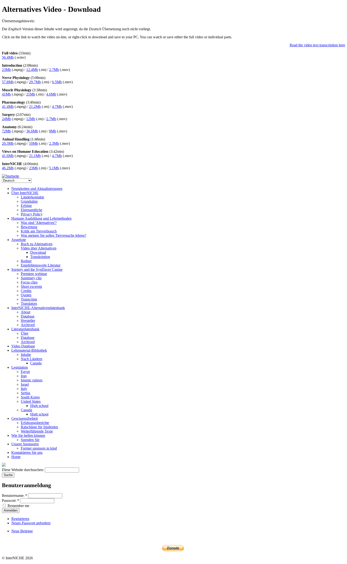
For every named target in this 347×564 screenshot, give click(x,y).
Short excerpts (31, 286)
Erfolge (26, 206)
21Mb (30, 94)
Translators (29, 304)
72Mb (6, 131)
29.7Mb (35, 82)
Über (24, 333)
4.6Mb (51, 94)
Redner (26, 261)
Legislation (19, 367)
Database (27, 316)
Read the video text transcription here (317, 45)
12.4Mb (32, 70)
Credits (26, 291)
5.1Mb (54, 168)
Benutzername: (14, 496)
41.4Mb (8, 107)
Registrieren (20, 519)
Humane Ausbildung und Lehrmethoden (41, 218)
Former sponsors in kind (39, 448)
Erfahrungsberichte (35, 423)
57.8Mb (8, 82)
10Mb (33, 143)
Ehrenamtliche (31, 210)
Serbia (25, 393)
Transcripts (29, 299)
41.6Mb (8, 156)
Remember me (18, 506)
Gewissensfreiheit (24, 418)
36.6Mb (32, 131)
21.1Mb (35, 156)
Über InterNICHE (24, 193)
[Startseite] (10, 176)
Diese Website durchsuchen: (23, 470)
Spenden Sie (30, 440)
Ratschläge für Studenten (39, 427)
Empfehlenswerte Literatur (40, 265)
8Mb (52, 131)
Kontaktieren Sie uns (26, 452)
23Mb (6, 70)
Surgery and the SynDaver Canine (37, 269)
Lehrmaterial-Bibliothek (29, 350)
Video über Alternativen (38, 248)
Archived (28, 325)
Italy (24, 389)
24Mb (6, 119)
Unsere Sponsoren (25, 444)
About (25, 312)
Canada (36, 363)
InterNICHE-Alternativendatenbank (38, 308)
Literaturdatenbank (25, 329)
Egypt (25, 372)
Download (38, 252)
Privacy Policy (31, 214)
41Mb (6, 94)
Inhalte (26, 355)
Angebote (18, 240)
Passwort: (10, 500)
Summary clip (31, 278)
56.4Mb (8, 57)
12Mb (30, 119)
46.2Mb (8, 168)
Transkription (40, 257)
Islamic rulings (31, 380)
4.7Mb (57, 107)
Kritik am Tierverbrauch (39, 231)
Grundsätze (29, 201)
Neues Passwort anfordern (31, 523)
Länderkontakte (32, 197)
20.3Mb (8, 143)
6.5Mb (57, 82)
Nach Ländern (31, 359)
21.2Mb (35, 107)
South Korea (30, 397)
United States (31, 401)
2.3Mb (54, 143)
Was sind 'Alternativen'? (39, 223)
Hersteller (28, 321)
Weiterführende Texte (37, 431)
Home (16, 457)
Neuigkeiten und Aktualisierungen (36, 189)
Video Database (23, 346)
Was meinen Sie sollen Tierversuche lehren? (53, 235)
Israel (25, 384)
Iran (24, 376)
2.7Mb (54, 70)
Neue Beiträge (22, 531)
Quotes (26, 295)
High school (39, 406)
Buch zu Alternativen (36, 244)
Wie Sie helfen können (28, 435)
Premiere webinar (34, 274)
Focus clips (29, 282)
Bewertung (29, 227)
